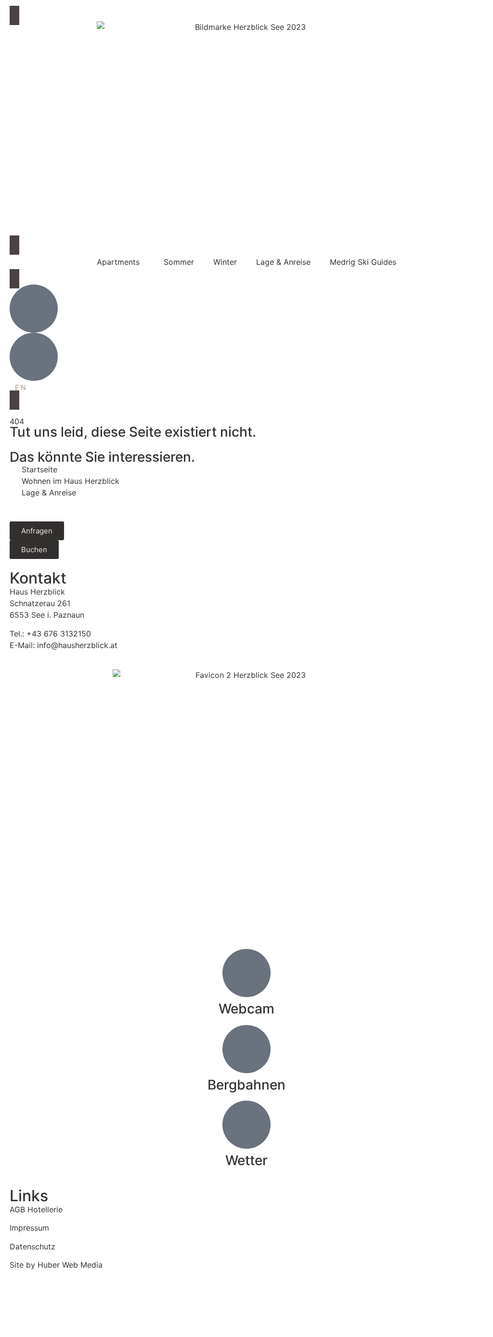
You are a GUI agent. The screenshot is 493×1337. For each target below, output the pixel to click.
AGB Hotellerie (36, 1209)
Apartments (118, 262)
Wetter (246, 1160)
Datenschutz (32, 1246)
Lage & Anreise (283, 262)
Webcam (246, 1008)
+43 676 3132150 (58, 633)
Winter (225, 262)
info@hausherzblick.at (77, 645)
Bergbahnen (246, 1085)
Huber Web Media (70, 1265)
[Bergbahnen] (246, 1049)
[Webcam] (246, 973)
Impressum (29, 1228)
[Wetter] (246, 1125)
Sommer (179, 262)
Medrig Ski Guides (363, 262)
